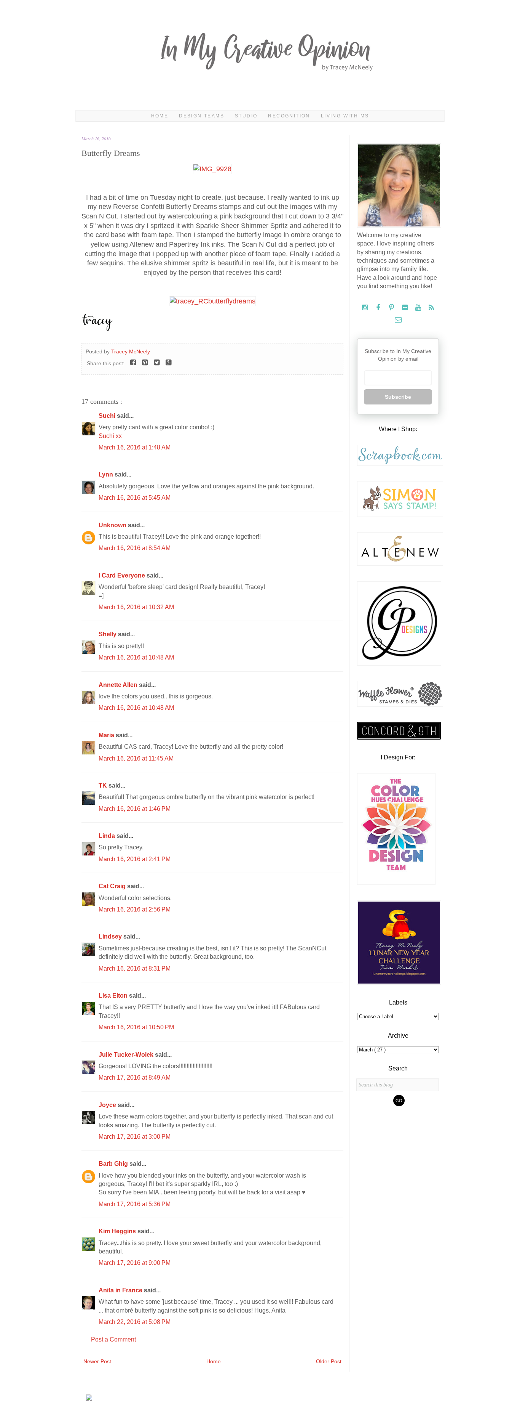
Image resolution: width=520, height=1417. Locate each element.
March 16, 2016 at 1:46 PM (135, 809)
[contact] (398, 320)
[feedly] (431, 308)
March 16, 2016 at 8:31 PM (135, 968)
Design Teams (201, 116)
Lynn (107, 474)
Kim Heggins (118, 1231)
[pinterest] (392, 308)
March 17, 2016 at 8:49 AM (135, 1077)
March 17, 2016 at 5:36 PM (135, 1204)
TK (103, 785)
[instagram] (365, 308)
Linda (107, 836)
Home (160, 116)
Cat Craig (113, 886)
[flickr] (405, 308)
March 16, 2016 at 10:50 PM (136, 1027)
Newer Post (97, 1361)
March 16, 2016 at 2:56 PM (135, 909)
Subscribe (398, 397)
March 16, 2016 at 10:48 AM (136, 657)
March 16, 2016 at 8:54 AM (135, 548)
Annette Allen (119, 685)
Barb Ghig (114, 1163)
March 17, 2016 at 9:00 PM (135, 1263)
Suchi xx (110, 436)
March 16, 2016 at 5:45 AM (135, 497)
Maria (107, 735)
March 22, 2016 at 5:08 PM (135, 1322)
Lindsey (111, 936)
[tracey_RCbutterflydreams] (212, 301)
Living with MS (345, 116)
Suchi (108, 415)
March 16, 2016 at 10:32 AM (136, 607)
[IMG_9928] (212, 169)
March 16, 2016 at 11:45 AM (136, 758)
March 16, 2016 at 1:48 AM (135, 447)
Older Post (328, 1361)
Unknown (113, 525)
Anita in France (121, 1290)
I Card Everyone (123, 575)
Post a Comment (113, 1339)
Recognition (289, 116)
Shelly (108, 634)
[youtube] (419, 308)
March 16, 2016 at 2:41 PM (135, 859)
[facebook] (379, 308)
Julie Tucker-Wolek (127, 1054)
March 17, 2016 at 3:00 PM (135, 1136)
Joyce (108, 1105)
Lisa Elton (114, 995)
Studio (246, 116)
